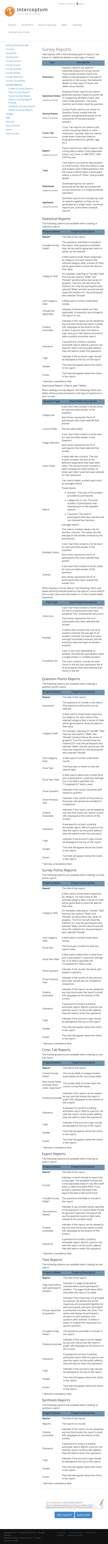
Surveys (12, 25)
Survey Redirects (14, 76)
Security (10, 121)
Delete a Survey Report (20, 110)
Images (10, 113)
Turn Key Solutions (18, 32)
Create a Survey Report (20, 88)
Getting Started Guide (17, 45)
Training (77, 25)
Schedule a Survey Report (21, 106)
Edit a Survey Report (19, 92)
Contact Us (70, 4)
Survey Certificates (15, 80)
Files (8, 117)
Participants (12, 57)
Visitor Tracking (47, 25)
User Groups (12, 133)
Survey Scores (13, 65)
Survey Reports (14, 84)
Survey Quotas (13, 68)
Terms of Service (76, 1532)
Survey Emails (13, 72)
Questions (11, 53)
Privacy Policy (91, 1532)
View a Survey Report (19, 95)
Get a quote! (64, 1515)
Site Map (60, 1535)
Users (9, 129)
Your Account (13, 125)
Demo (64, 25)
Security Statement (75, 1535)
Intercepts (27, 25)
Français (61, 4)
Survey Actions (13, 61)
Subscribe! (83, 1515)
